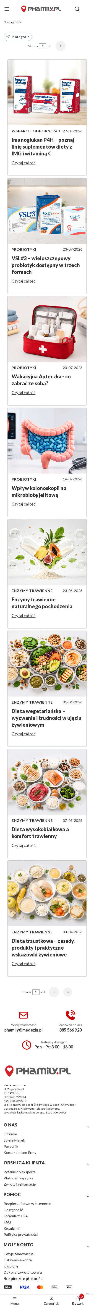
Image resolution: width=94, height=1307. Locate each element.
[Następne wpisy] (54, 992)
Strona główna (12, 22)
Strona (33, 46)
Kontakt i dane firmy (20, 1152)
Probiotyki (24, 249)
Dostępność (13, 1209)
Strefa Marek (14, 1140)
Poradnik (11, 1146)
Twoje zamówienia (19, 1254)
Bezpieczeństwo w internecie (27, 1203)
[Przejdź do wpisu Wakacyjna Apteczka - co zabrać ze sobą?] (47, 329)
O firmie (10, 1134)
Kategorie (20, 36)
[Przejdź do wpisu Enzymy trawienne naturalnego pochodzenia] (47, 552)
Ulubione (11, 1266)
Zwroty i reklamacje (20, 1184)
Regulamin (12, 1228)
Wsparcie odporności (36, 131)
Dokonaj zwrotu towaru (23, 1272)
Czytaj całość (23, 162)
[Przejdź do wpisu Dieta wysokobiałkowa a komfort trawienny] (47, 782)
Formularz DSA (16, 1216)
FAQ (7, 1222)
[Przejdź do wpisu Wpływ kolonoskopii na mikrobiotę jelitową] (47, 441)
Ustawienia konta (18, 1260)
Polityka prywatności (21, 1234)
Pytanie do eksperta (20, 1172)
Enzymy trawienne (32, 590)
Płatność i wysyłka (18, 1178)
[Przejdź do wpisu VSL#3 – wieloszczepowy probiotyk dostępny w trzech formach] (47, 211)
